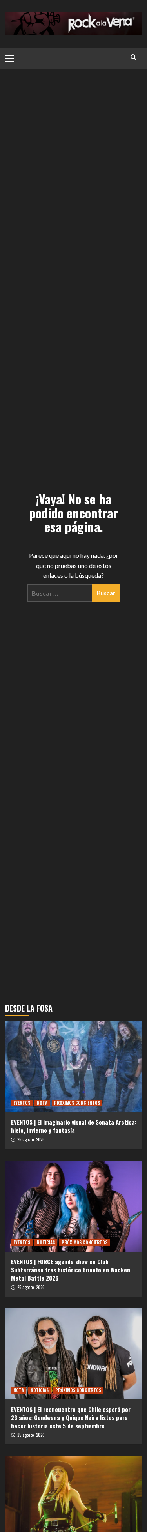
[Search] (133, 57)
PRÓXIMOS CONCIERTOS (77, 1103)
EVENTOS (21, 1103)
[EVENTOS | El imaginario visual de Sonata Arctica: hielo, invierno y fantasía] (73, 1066)
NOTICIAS (46, 1242)
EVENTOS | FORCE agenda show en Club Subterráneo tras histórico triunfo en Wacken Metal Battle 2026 (70, 1269)
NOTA (42, 1103)
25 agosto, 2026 (31, 1139)
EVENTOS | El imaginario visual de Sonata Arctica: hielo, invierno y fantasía (73, 1126)
